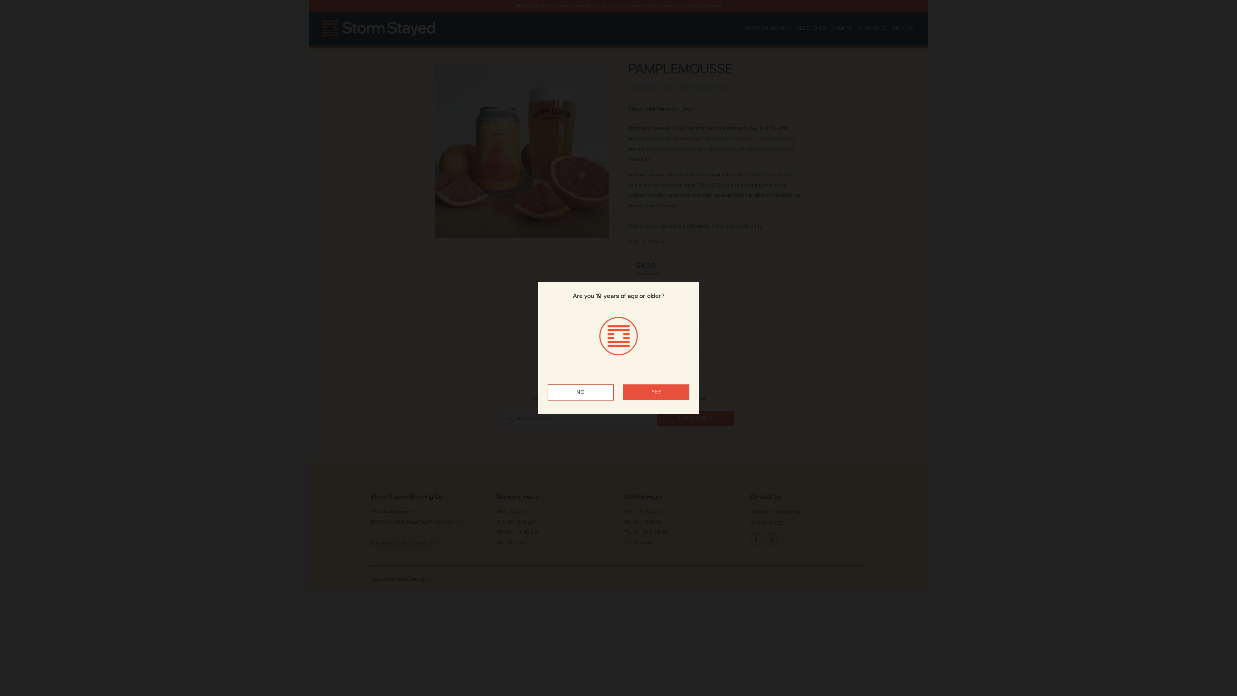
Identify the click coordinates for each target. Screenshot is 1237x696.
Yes (656, 392)
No (581, 392)
